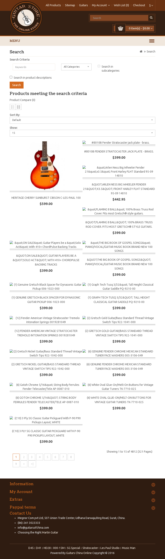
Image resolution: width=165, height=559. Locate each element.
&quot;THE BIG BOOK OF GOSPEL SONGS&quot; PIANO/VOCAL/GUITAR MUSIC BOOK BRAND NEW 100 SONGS (119, 264)
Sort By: (15, 114)
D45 (31, 548)
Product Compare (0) (22, 100)
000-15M (59, 548)
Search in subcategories (111, 68)
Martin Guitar (49, 532)
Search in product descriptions (33, 77)
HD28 (47, 548)
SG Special (73, 548)
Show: (14, 127)
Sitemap (70, 5)
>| (32, 463)
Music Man (128, 548)
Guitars (83, 5)
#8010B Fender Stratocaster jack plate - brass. (119, 151)
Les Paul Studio (110, 548)
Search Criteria (20, 59)
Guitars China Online (79, 553)
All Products (53, 5)
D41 (38, 548)
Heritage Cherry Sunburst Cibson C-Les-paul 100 (46, 197)
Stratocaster (90, 548)
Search (151, 51)
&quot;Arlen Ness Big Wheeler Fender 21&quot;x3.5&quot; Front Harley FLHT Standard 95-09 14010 (119, 189)
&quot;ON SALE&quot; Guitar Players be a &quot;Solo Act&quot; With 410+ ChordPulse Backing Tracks (46, 260)
